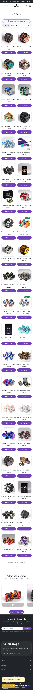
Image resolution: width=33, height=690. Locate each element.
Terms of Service (25, 631)
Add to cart (8, 53)
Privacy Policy (16, 633)
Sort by (6, 25)
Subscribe (27, 629)
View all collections (16, 612)
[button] (5, 5)
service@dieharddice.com (12, 653)
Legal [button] (3, 669)
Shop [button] (3, 660)
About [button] (3, 665)
